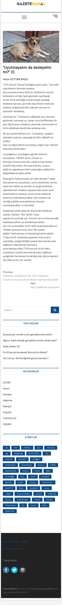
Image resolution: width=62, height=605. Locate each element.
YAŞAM (7, 424)
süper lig (52, 493)
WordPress (50, 588)
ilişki (48, 470)
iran (22, 476)
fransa (41, 465)
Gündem (7, 394)
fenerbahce (10, 465)
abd (15, 447)
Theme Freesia (36, 588)
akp (39, 447)
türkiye (49, 499)
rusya (46, 488)
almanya (51, 447)
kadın (20, 482)
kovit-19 (9, 488)
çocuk (33, 505)
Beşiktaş (18, 453)
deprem (8, 459)
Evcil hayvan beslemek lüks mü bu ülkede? (25, 352)
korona (32, 482)
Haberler (8, 400)
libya (21, 488)
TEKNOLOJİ (9, 418)
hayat (37, 470)
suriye (38, 493)
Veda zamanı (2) (11, 346)
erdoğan (36, 459)
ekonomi (22, 459)
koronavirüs (47, 482)
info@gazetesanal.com (14, 548)
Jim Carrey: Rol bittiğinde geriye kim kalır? (26, 358)
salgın (8, 493)
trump (37, 499)
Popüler (7, 412)
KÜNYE (24, 541)
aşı (6, 453)
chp (46, 453)
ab (6, 447)
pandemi (34, 488)
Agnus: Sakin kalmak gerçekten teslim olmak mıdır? (30, 340)
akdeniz (27, 447)
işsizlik (8, 482)
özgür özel (9, 511)
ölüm (44, 505)
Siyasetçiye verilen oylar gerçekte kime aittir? (28, 334)
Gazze (25, 470)
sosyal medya (23, 493)
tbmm (8, 499)
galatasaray (10, 470)
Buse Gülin (34, 453)
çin (23, 505)
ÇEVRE (7, 382)
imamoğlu (9, 476)
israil (33, 476)
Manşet (7, 406)
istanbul (45, 476)
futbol (53, 465)
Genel (6, 388)
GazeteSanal (10, 588)
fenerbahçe (27, 465)
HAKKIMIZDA (10, 541)
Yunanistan (10, 505)
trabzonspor (22, 499)
